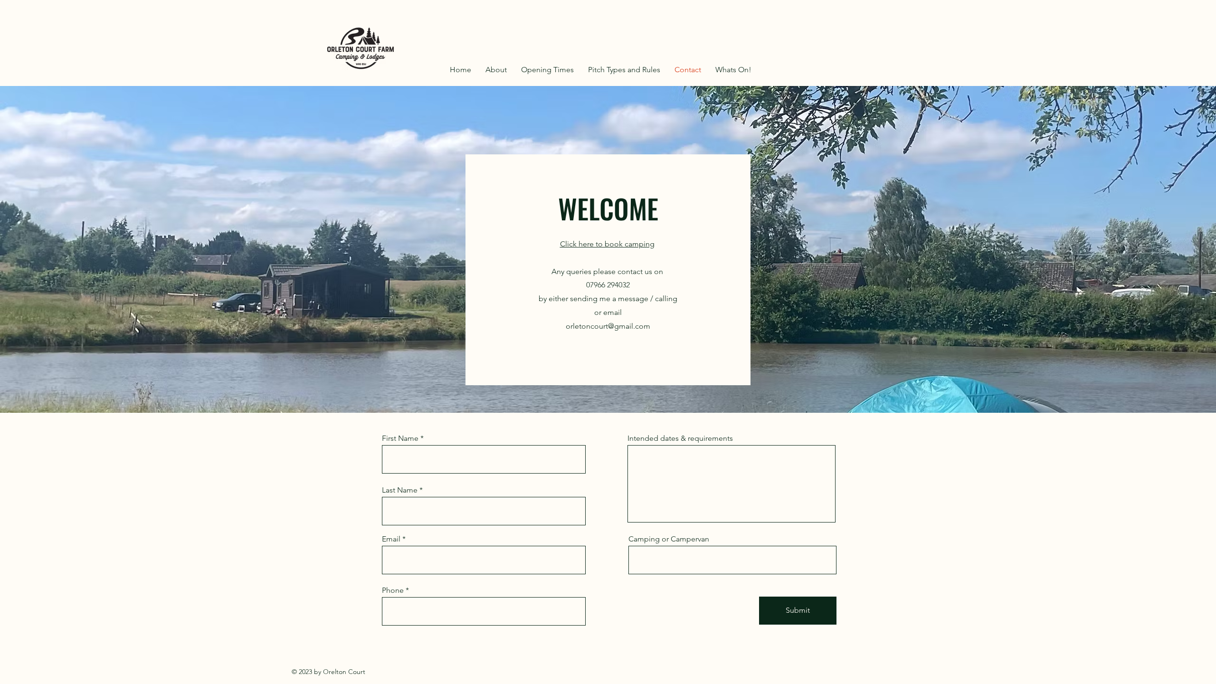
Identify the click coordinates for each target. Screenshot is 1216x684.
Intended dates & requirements (680, 438)
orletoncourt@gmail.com (608, 326)
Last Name (400, 490)
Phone (393, 590)
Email (391, 539)
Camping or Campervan (668, 539)
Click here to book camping (607, 243)
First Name (400, 438)
